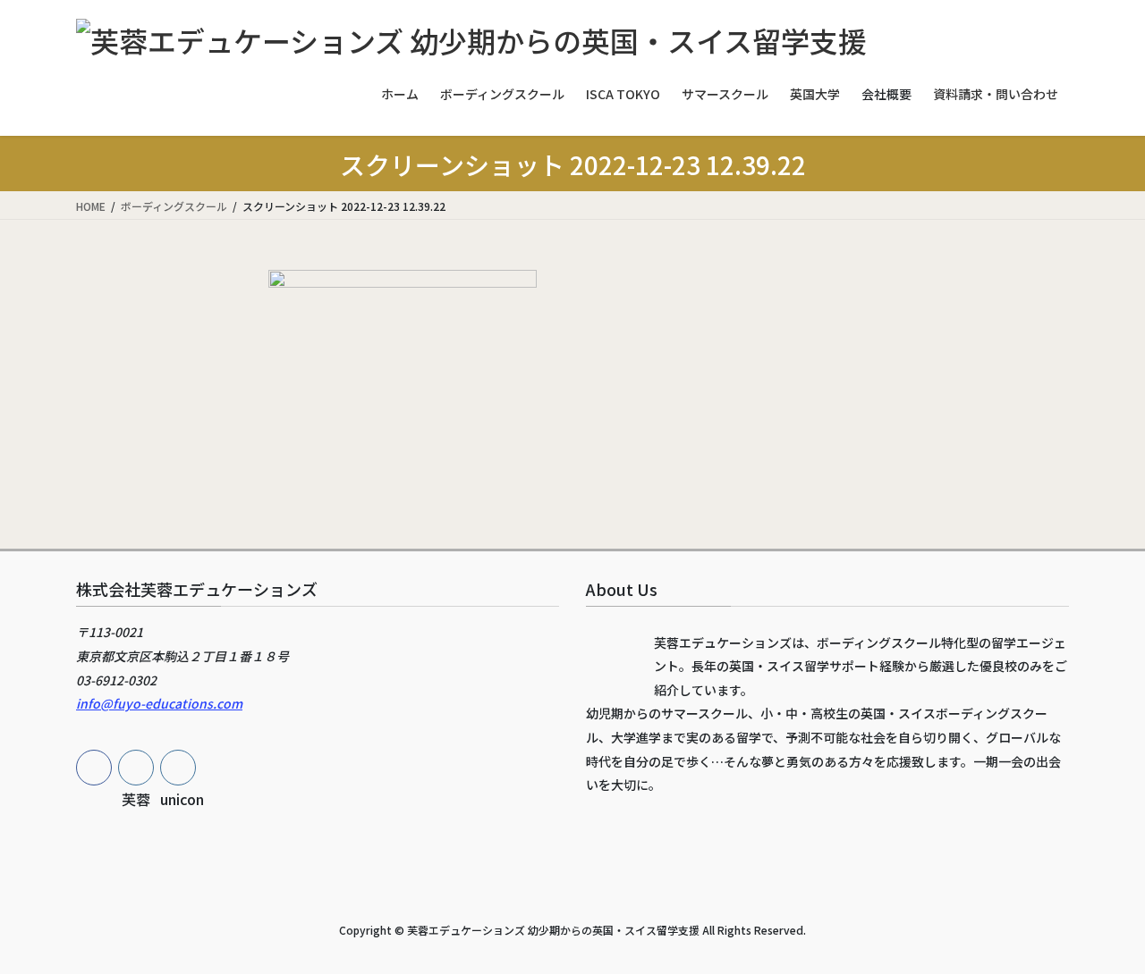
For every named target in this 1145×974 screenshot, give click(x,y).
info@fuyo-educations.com (159, 703)
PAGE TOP (1100, 928)
